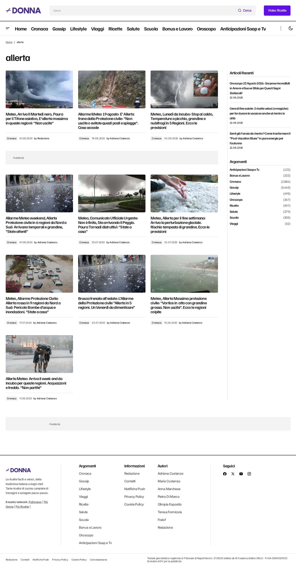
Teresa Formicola (170, 512)
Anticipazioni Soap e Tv (244, 170)
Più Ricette (22, 506)
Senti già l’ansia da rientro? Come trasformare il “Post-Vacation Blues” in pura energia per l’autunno (260, 138)
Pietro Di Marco (168, 497)
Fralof (162, 520)
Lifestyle (235, 194)
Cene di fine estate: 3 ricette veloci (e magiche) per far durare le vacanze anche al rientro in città (259, 113)
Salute (234, 212)
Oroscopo (236, 200)
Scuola (234, 217)
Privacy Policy (134, 497)
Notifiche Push (134, 489)
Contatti (129, 481)
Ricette (234, 205)
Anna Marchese (169, 489)
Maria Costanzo (169, 481)
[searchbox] (143, 10)
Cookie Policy (134, 504)
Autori (162, 465)
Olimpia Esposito (170, 504)
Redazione (131, 473)
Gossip (234, 187)
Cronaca (11, 138)
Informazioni (134, 465)
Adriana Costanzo (170, 473)
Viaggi (234, 224)
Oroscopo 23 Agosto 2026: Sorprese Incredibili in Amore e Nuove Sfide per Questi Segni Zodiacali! (260, 88)
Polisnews (35, 502)
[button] (8, 28)
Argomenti (87, 465)
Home (9, 42)
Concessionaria (98, 559)
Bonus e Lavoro (240, 175)
